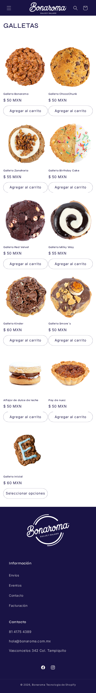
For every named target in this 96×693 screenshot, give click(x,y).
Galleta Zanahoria (15, 170)
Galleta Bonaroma (16, 93)
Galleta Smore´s (59, 323)
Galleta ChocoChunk (62, 93)
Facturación (18, 605)
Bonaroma (38, 684)
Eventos (15, 585)
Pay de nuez (57, 400)
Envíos (14, 575)
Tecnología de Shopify (61, 684)
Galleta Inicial (13, 476)
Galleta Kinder (13, 323)
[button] (9, 8)
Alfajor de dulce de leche (20, 400)
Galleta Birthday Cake (63, 170)
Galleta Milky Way (61, 247)
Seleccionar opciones (25, 493)
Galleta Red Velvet (16, 247)
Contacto (16, 595)
